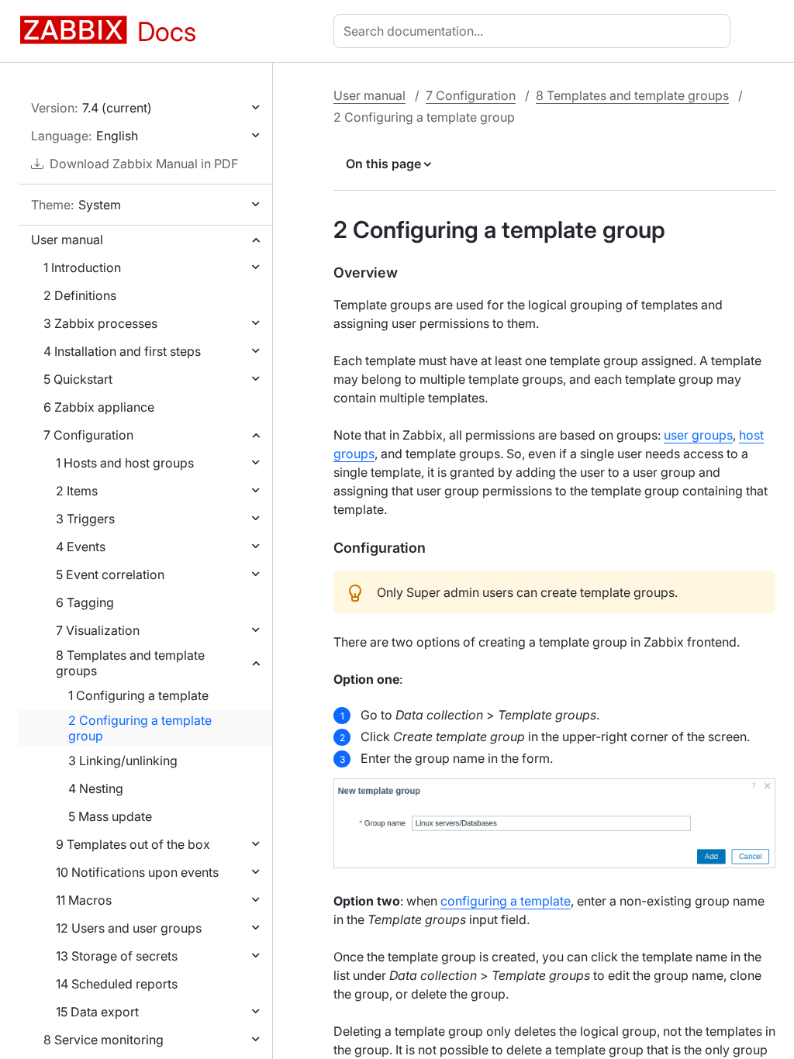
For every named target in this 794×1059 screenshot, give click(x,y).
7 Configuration (88, 435)
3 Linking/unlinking (123, 760)
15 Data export (97, 1011)
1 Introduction (82, 267)
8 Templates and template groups (130, 662)
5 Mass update (110, 816)
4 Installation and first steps (122, 351)
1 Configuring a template (138, 695)
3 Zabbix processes (100, 323)
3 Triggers (85, 518)
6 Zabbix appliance (98, 407)
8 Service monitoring (103, 1039)
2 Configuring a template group (140, 727)
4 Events (80, 546)
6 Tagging (85, 602)
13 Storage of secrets (117, 956)
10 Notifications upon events (137, 872)
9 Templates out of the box (133, 844)
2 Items (77, 490)
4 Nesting (95, 788)
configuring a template (505, 901)
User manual (67, 239)
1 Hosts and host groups (125, 463)
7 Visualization (98, 630)
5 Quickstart (77, 379)
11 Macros (84, 900)
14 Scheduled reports (117, 984)
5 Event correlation (110, 574)
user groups (698, 435)
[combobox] (535, 31)
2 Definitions (79, 295)
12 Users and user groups (129, 928)
